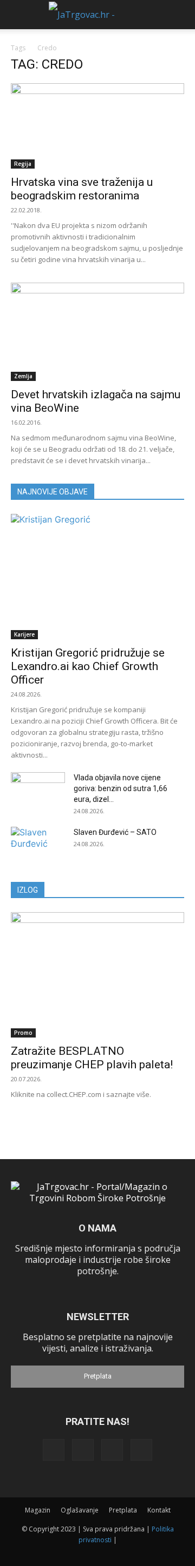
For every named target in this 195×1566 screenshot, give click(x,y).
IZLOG (27, 890)
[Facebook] (53, 1450)
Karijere (24, 634)
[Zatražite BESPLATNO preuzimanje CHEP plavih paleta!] (97, 975)
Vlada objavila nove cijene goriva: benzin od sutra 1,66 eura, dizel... (120, 788)
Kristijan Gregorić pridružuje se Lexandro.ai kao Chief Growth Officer (88, 666)
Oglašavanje (80, 1510)
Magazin (37, 1510)
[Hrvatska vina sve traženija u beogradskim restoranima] (97, 126)
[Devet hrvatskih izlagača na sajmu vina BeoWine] (97, 332)
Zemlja (23, 376)
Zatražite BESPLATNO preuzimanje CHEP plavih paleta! (92, 1058)
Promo (23, 1032)
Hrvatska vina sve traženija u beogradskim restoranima (82, 189)
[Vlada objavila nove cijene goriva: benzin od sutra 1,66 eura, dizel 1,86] (38, 791)
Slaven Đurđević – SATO (115, 832)
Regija (22, 164)
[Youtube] (141, 1450)
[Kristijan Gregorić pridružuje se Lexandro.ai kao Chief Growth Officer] (97, 576)
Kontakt (159, 1510)
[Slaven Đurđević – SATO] (38, 846)
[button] (17, 14)
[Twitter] (112, 1450)
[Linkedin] (83, 1450)
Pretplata (98, 1376)
